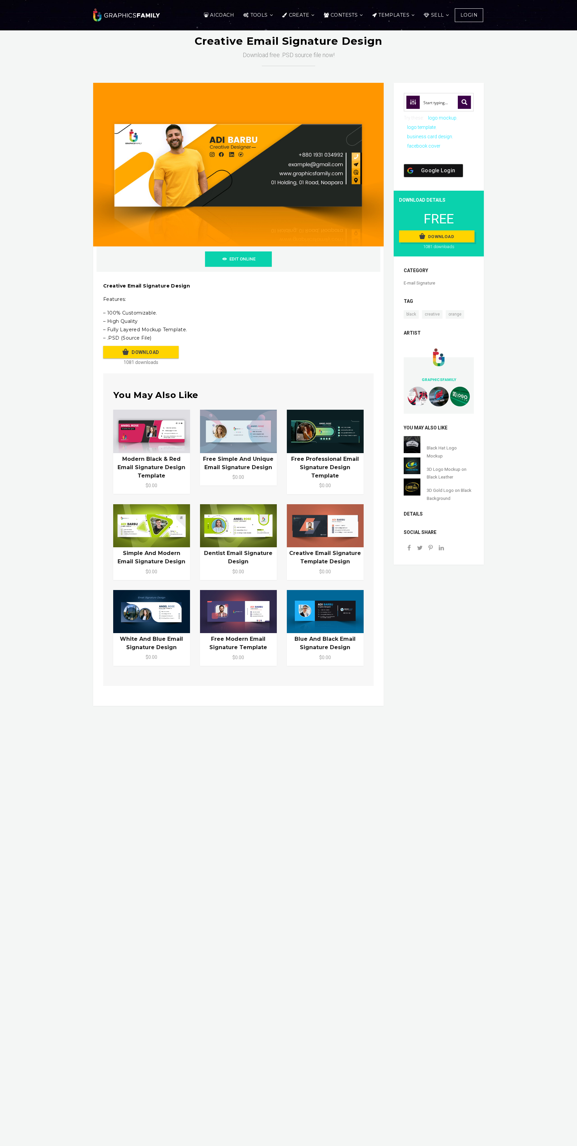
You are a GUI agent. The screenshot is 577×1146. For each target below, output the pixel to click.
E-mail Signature (419, 282)
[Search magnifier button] (464, 102)
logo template (421, 127)
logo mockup (442, 118)
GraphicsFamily (439, 379)
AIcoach (222, 15)
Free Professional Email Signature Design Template (325, 467)
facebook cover (423, 146)
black (411, 314)
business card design (429, 136)
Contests (344, 15)
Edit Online (242, 258)
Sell (437, 15)
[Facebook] (409, 548)
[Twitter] (419, 548)
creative (432, 314)
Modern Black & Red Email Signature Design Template (151, 467)
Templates (393, 15)
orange (454, 314)
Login (468, 15)
